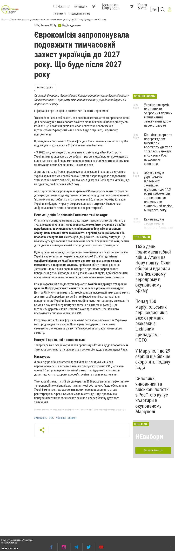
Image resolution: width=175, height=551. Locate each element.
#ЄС (51, 417)
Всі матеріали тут (153, 450)
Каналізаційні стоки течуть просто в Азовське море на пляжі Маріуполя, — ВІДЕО (158, 229)
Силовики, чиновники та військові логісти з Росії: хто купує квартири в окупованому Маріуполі (152, 395)
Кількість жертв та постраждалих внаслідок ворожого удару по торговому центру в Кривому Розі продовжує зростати (158, 149)
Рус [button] (154, 9)
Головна (5, 19)
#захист (72, 417)
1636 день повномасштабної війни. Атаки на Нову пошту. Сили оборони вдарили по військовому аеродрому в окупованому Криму (153, 268)
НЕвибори (149, 437)
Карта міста (142, 6)
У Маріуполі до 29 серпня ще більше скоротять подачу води (152, 359)
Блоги (83, 6)
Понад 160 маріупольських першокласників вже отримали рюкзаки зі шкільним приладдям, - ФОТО (151, 321)
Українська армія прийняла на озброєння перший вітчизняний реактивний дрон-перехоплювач (158, 115)
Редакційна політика (79, 13)
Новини (63, 6)
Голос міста (60, 13)
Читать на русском (45, 87)
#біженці (61, 417)
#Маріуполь (40, 417)
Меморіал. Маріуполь (110, 6)
